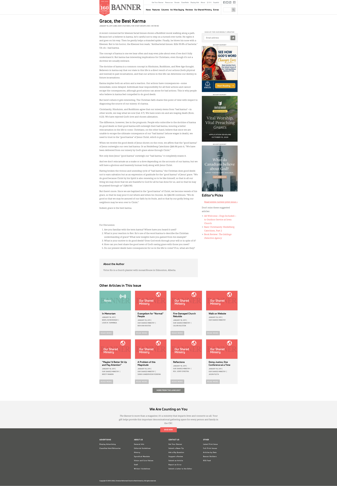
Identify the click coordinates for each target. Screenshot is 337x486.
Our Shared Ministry (203, 10)
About (203, 2)
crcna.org (234, 2)
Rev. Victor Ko (153, 26)
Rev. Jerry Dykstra (181, 371)
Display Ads (194, 2)
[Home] (132, 7)
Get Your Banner (157, 2)
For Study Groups (138, 26)
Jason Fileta (214, 374)
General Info (139, 444)
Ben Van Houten (144, 326)
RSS (230, 3)
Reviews (189, 10)
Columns (165, 10)
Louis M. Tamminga (109, 323)
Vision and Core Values (143, 461)
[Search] (233, 10)
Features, (127, 26)
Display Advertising (107, 444)
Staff (136, 465)
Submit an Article (175, 461)
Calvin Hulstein (179, 326)
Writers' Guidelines (142, 469)
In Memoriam (112, 320)
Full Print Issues (210, 448)
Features (156, 10)
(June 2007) (117, 26)
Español (216, 2)
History (137, 452)
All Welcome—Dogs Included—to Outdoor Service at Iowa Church (220, 220)
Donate (176, 2)
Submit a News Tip (176, 448)
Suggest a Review (175, 456)
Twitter (227, 3)
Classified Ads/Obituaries (110, 448)
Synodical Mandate (142, 456)
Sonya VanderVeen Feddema (149, 374)
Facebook (224, 3)
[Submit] (233, 38)
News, (104, 320)
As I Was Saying (177, 10)
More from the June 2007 (168, 390)
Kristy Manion (107, 374)
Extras (216, 10)
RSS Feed (207, 461)
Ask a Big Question (176, 452)
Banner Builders (210, 456)
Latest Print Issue (210, 444)
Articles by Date (210, 452)
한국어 (209, 2)
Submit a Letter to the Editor (180, 469)
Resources (169, 2)
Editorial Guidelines (142, 448)
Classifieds (185, 2)
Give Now (168, 430)
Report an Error (175, 465)
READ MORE (106, 333)
